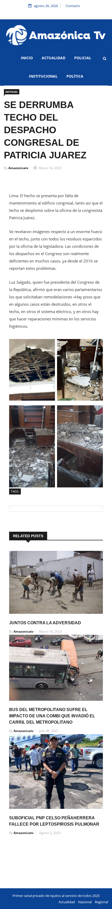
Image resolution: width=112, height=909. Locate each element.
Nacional (85, 902)
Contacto (73, 5)
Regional (101, 902)
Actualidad (53, 57)
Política (74, 76)
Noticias (11, 92)
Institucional (43, 76)
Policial (82, 57)
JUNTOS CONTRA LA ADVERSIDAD (45, 623)
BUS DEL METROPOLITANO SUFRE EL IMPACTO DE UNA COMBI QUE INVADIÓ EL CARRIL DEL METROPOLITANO (52, 715)
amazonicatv (18, 168)
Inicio (27, 57)
